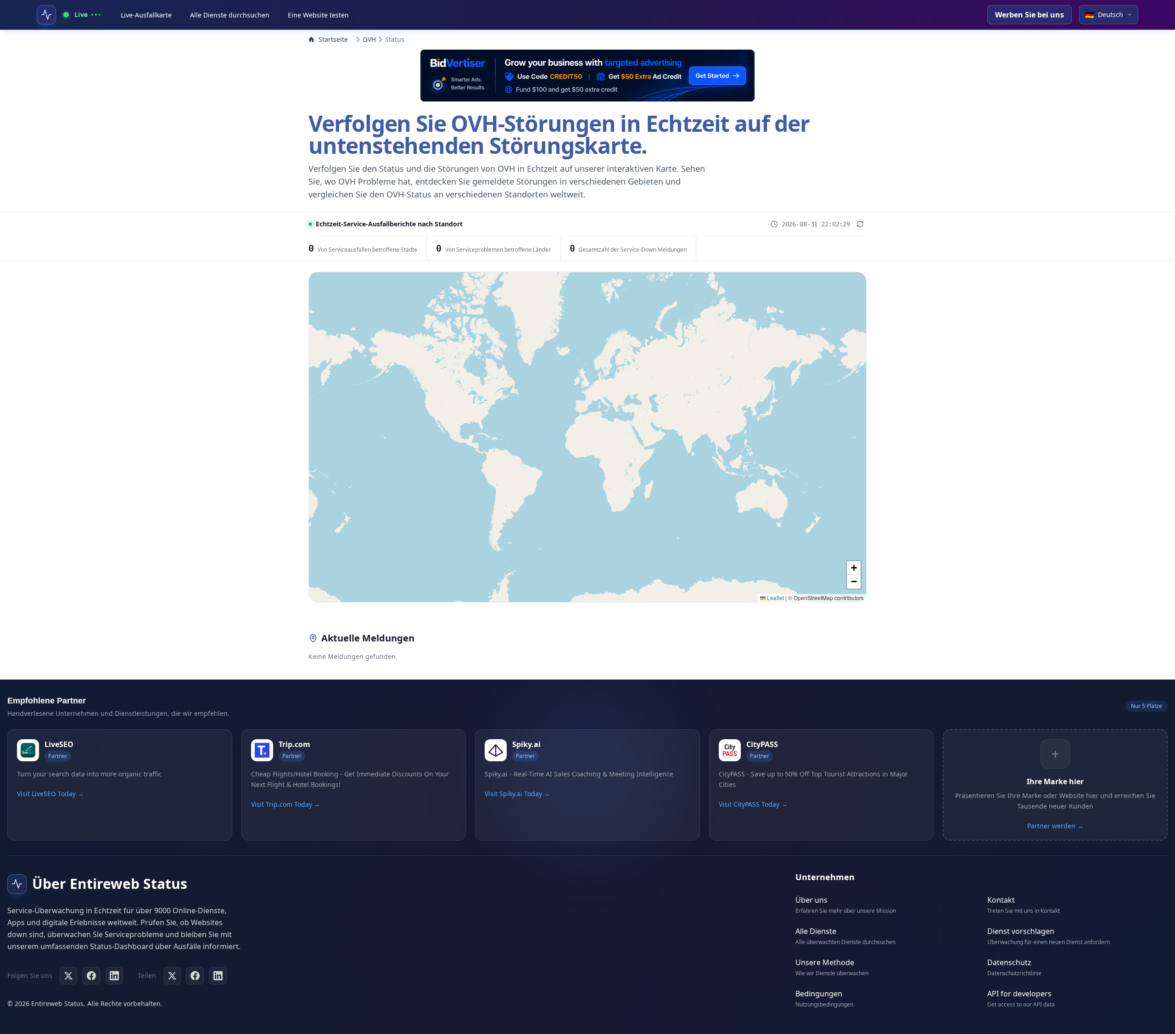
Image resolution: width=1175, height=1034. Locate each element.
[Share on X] (172, 975)
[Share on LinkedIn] (218, 975)
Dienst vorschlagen (1020, 931)
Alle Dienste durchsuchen (229, 15)
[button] (854, 568)
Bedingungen (818, 994)
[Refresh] (860, 224)
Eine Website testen (318, 15)
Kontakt (1001, 900)
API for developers (1019, 994)
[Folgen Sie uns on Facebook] (91, 975)
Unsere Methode (824, 962)
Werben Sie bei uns (1029, 15)
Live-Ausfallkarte (146, 15)
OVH (369, 39)
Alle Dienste (815, 931)
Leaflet (775, 597)
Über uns (811, 900)
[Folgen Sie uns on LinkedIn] (114, 975)
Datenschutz (1009, 962)
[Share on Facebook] (195, 975)
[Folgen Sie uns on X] (68, 975)
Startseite (333, 39)
